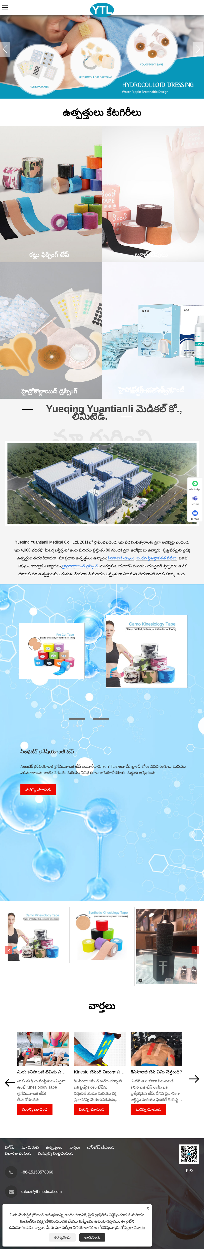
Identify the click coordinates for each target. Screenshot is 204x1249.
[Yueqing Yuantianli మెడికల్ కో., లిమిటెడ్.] (102, 2)
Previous (5, 49)
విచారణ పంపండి (18, 1153)
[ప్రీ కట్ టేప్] (51, 625)
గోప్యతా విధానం (133, 1227)
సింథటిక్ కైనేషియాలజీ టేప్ (47, 751)
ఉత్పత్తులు (54, 1147)
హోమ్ (9, 1147)
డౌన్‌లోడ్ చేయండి (100, 1147)
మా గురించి (30, 1147)
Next (198, 49)
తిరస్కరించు (62, 1237)
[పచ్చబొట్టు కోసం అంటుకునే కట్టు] (166, 946)
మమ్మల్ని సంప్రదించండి (55, 1153)
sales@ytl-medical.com (41, 1191)
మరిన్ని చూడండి (38, 790)
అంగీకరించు (92, 1237)
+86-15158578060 (37, 1172)
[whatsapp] (191, 1171)
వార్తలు (74, 1147)
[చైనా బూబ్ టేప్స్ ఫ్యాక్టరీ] (102, 49)
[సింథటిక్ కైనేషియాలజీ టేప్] (102, 934)
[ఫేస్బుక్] (187, 1171)
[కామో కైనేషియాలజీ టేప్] (145, 617)
